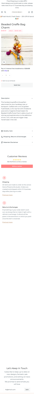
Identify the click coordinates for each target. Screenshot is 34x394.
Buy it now (17, 90)
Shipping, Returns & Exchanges (14, 136)
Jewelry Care (7, 131)
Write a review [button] (17, 166)
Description (5, 98)
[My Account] (28, 12)
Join (27, 389)
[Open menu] (1, 12)
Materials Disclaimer (10, 142)
